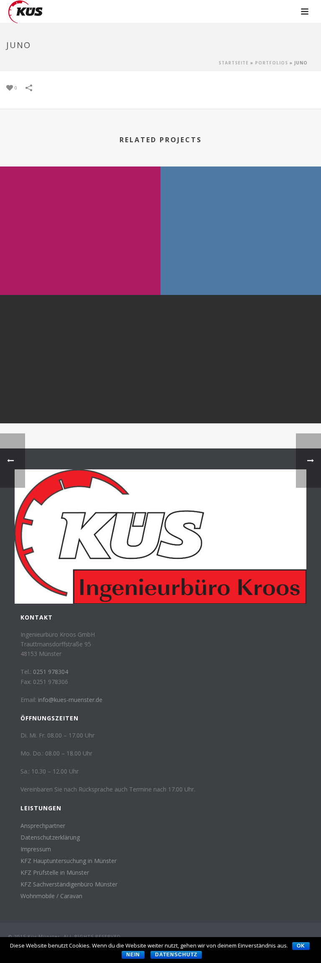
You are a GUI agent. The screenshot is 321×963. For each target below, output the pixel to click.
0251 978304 (50, 672)
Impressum (35, 849)
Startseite (234, 63)
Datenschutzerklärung (50, 837)
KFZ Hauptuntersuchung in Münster (68, 861)
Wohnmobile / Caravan (51, 896)
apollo (80, 273)
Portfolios (271, 63)
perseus (241, 273)
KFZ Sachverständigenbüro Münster (68, 884)
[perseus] (240, 201)
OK (301, 946)
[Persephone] (240, 329)
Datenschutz (176, 955)
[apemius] (80, 329)
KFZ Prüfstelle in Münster (54, 872)
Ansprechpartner (42, 826)
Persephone (241, 401)
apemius (80, 401)
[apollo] (80, 201)
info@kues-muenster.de (70, 700)
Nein (133, 955)
